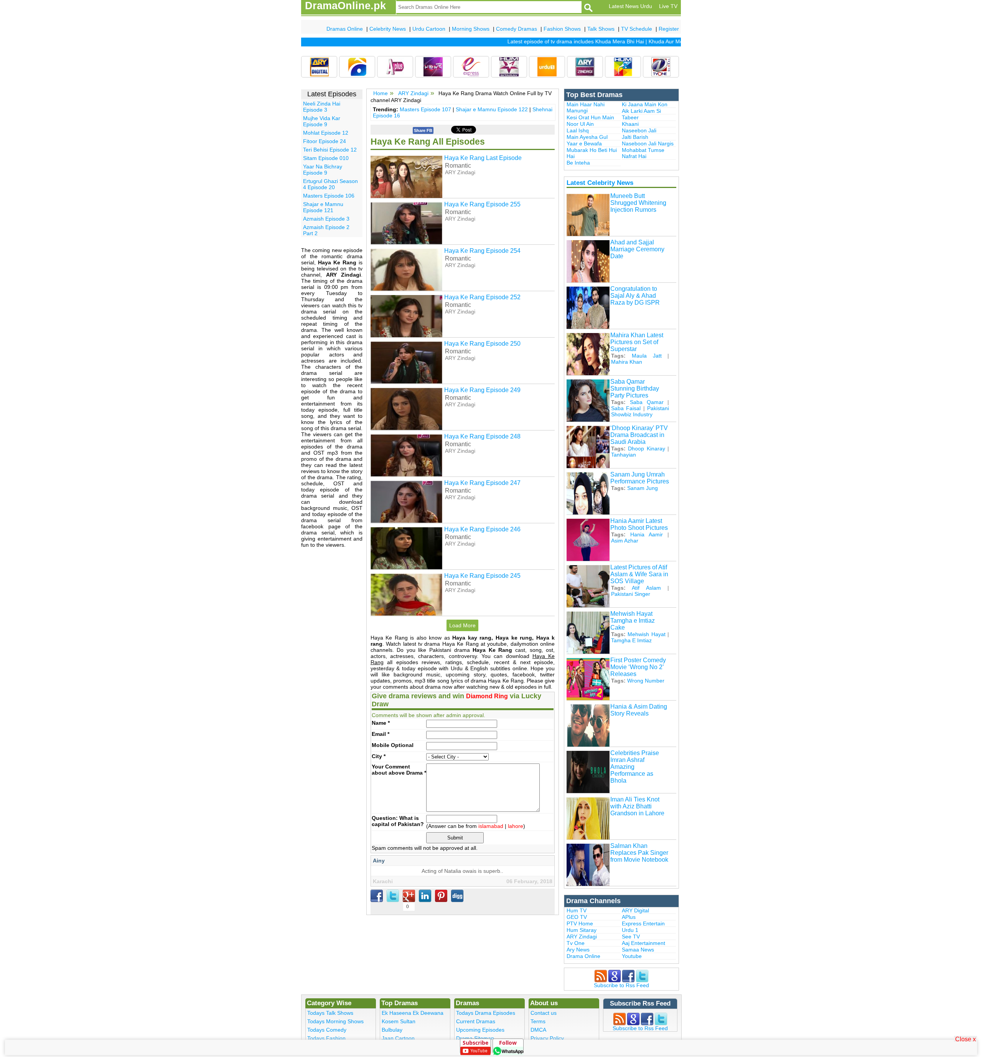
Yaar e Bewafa (584, 143)
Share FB (423, 130)
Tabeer (630, 117)
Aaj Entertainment (643, 943)
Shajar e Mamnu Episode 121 (323, 207)
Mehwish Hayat (646, 634)
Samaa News (638, 950)
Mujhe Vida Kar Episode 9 (321, 121)
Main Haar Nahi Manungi (586, 107)
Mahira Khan (626, 362)
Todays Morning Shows (335, 1021)
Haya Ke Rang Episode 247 (482, 483)
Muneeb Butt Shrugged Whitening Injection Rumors (638, 203)
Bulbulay (392, 1030)
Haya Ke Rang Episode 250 (482, 343)
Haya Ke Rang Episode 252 (482, 297)
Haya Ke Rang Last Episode (483, 158)
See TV (631, 936)
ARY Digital (635, 910)
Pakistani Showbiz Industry (640, 411)
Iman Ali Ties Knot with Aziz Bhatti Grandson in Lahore (637, 806)
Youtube (632, 956)
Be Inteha (578, 163)
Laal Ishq (578, 130)
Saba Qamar (647, 402)
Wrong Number (645, 681)
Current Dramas (475, 1021)
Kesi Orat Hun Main (590, 117)
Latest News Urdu (630, 6)
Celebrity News (387, 29)
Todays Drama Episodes (485, 1013)
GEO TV (577, 917)
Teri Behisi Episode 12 (330, 150)
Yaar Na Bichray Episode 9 (322, 169)
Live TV (668, 6)
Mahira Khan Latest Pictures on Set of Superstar (636, 342)
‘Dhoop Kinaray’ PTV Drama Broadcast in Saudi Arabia (639, 435)
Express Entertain (643, 923)
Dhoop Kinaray (646, 448)
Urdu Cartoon (428, 29)
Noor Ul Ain (580, 124)
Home (380, 93)
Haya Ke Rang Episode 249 (482, 390)
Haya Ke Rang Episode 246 (482, 529)
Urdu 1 (630, 930)
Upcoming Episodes (480, 1030)
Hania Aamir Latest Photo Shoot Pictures (639, 524)
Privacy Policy (547, 1038)
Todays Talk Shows (330, 1013)
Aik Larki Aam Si (641, 111)
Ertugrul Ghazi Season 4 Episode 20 (330, 184)
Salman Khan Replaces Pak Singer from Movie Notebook (639, 853)
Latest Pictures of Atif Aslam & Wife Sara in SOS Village (639, 574)
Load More (462, 625)
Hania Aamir (646, 534)
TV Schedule (636, 29)
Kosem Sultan (398, 1021)
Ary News (578, 950)
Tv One (576, 943)
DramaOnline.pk (345, 6)
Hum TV (577, 910)
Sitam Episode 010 (326, 158)
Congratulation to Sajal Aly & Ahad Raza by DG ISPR (635, 295)
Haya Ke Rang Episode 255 (482, 204)
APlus (629, 917)
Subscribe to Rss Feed (621, 985)
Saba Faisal (626, 408)
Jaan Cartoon (398, 1038)
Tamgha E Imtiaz (631, 640)
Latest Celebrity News (600, 182)
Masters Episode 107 (425, 109)
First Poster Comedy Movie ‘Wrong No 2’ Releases (638, 667)
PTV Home (580, 923)
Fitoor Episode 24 (324, 141)
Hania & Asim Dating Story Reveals (638, 710)
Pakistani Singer (630, 594)
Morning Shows (470, 29)
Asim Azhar (624, 541)
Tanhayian (623, 455)
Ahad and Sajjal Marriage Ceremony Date (637, 249)
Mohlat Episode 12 (325, 133)
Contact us (544, 1013)
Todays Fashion (326, 1038)
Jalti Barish (635, 137)
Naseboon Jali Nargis (648, 143)
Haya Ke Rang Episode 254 (482, 250)
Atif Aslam (646, 588)
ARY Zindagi (413, 93)
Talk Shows (601, 29)
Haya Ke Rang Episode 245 (482, 575)
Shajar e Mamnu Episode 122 (492, 109)
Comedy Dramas (516, 29)
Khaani (630, 124)
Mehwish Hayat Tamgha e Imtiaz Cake (632, 620)
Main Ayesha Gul (587, 137)
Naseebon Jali (639, 130)
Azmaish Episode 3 (326, 219)
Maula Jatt (647, 356)
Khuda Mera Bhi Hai (603, 41)
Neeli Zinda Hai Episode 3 (321, 107)
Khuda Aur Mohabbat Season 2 (670, 41)
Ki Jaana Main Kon (644, 104)
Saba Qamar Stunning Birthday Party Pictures (634, 388)
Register (669, 29)
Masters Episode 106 (328, 196)
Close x (965, 1039)
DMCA (538, 1030)
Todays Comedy (326, 1030)
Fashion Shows (562, 29)
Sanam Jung (642, 488)
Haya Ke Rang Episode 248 (482, 436)
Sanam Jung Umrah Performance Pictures (639, 478)
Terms (538, 1021)
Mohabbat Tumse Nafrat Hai (643, 153)
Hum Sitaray (581, 930)
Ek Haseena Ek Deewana (412, 1013)
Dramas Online (344, 29)
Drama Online (583, 956)
